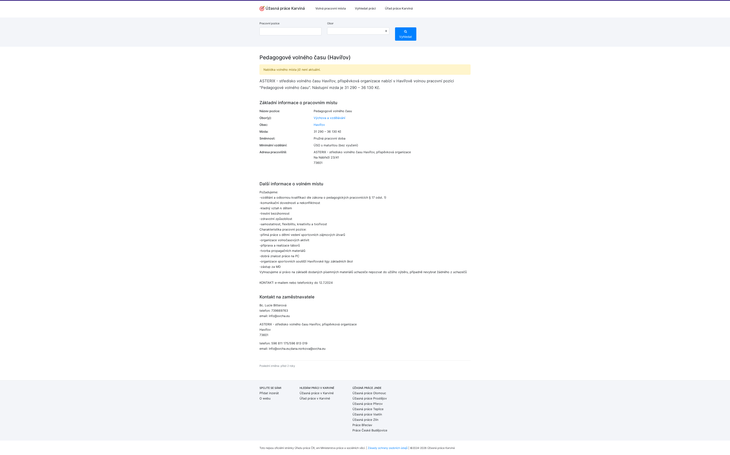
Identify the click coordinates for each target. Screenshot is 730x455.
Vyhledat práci (365, 8)
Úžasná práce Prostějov (369, 398)
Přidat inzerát (269, 393)
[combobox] (358, 31)
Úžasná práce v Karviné (317, 393)
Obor (330, 23)
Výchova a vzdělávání (329, 118)
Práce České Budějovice (369, 430)
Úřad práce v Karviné (315, 398)
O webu (265, 398)
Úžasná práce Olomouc (369, 393)
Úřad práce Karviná (399, 8)
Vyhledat (405, 37)
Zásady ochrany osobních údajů (388, 447)
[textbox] (335, 31)
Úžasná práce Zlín (365, 420)
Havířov (319, 125)
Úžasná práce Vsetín (367, 414)
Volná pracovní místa (330, 8)
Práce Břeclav (362, 425)
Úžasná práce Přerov (367, 404)
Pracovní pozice (269, 23)
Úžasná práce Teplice (367, 409)
